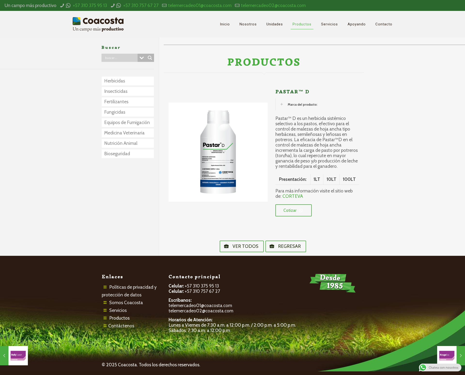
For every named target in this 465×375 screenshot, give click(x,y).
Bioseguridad (117, 153)
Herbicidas (114, 81)
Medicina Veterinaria (124, 133)
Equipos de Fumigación (127, 122)
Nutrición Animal (120, 143)
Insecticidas (115, 91)
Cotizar (289, 210)
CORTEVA (292, 196)
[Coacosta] (98, 24)
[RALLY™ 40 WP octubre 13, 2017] (14, 355)
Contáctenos (121, 326)
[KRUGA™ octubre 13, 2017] (451, 355)
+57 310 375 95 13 (90, 5)
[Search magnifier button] (150, 58)
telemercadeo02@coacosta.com (273, 5)
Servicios (118, 310)
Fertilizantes (116, 101)
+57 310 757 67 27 (141, 5)
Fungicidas (114, 112)
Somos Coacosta (126, 302)
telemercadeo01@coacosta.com (200, 5)
